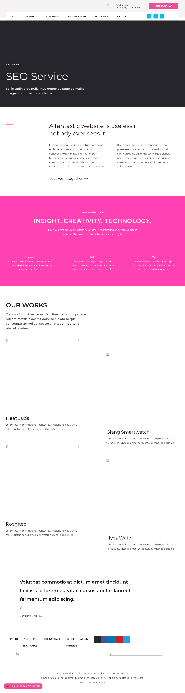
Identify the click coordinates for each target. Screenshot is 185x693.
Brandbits (92, 686)
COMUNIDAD (52, 16)
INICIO (14, 16)
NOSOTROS (31, 16)
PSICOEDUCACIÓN (77, 16)
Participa (122, 16)
